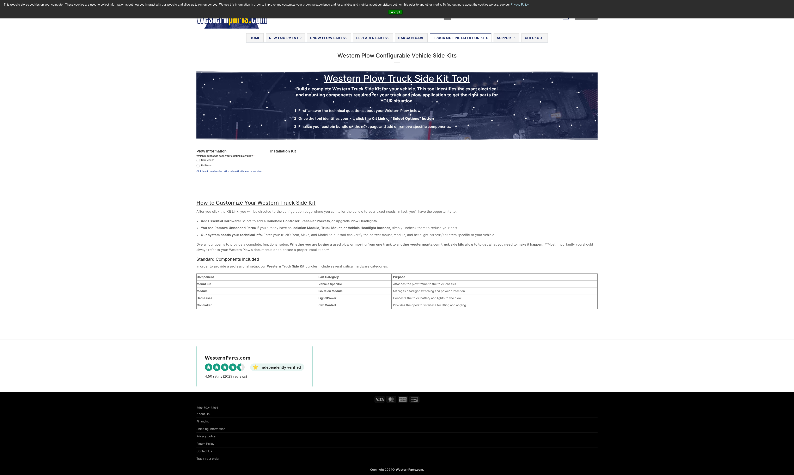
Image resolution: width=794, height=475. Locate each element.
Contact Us (204, 451)
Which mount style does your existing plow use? (225, 156)
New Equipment (284, 38)
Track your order (207, 458)
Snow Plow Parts (327, 38)
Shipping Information (210, 429)
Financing (202, 421)
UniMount (206, 165)
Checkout (534, 38)
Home (255, 38)
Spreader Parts (371, 38)
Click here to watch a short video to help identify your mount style (229, 171)
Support (505, 38)
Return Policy (205, 443)
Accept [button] (395, 12)
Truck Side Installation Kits (460, 38)
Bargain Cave (411, 38)
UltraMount (207, 160)
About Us (203, 414)
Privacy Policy (520, 4)
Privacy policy (206, 436)
